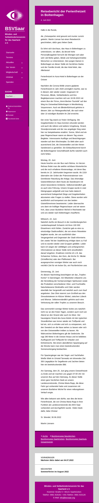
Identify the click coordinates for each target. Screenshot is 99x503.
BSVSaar (15, 28)
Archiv (45, 436)
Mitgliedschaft (12, 72)
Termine (9, 57)
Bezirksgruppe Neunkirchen (63, 436)
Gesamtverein (47, 442)
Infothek (9, 77)
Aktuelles (10, 62)
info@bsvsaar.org (67, 498)
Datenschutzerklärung (14, 107)
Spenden (10, 82)
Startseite (10, 52)
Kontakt (10, 115)
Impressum (12, 111)
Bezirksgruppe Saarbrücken (53, 439)
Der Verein (10, 67)
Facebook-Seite (13, 119)
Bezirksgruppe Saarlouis (76, 439)
